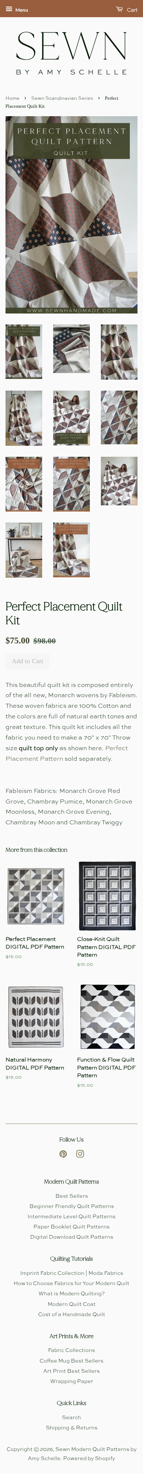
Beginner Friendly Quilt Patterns (71, 1206)
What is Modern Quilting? (71, 1293)
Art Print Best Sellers (71, 1371)
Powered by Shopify (89, 1458)
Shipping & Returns (72, 1428)
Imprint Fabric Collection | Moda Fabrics (71, 1273)
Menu (21, 10)
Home (12, 98)
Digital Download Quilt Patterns (71, 1237)
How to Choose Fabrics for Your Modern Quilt (71, 1283)
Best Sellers (71, 1196)
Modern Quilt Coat (72, 1304)
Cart (132, 10)
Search (71, 1417)
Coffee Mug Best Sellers (71, 1361)
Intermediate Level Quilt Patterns (71, 1216)
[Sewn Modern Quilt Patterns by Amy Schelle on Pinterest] (63, 1155)
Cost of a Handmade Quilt (71, 1314)
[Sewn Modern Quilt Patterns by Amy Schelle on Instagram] (80, 1155)
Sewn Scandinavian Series (62, 98)
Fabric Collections (71, 1350)
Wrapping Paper (71, 1381)
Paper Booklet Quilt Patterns (71, 1227)
